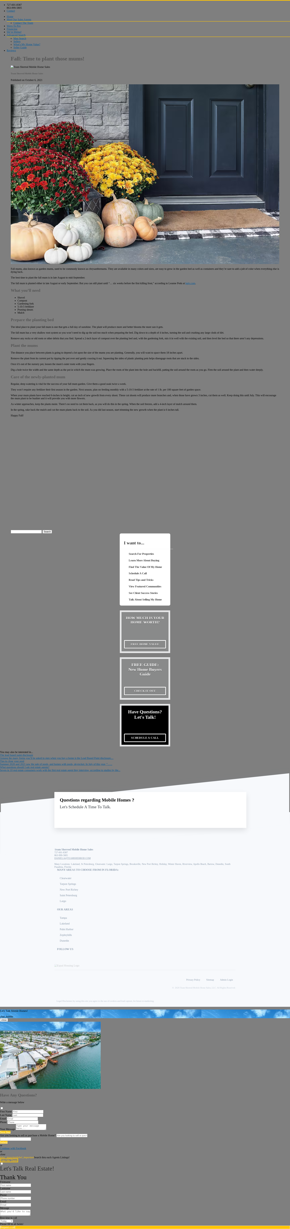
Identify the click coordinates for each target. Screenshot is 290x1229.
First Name (6, 1111)
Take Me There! (9, 1160)
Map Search (19, 38)
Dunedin (64, 940)
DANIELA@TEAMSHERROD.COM (72, 858)
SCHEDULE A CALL (145, 737)
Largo (63, 901)
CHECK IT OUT (145, 690)
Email (3, 1118)
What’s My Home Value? (26, 44)
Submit (4, 1142)
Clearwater (65, 878)
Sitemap (210, 979)
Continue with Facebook (13, 1148)
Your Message (7, 1129)
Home (10, 16)
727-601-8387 (14, 4)
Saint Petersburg (68, 895)
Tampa (63, 917)
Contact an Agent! (217, 814)
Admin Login (226, 979)
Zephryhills (66, 935)
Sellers (16, 41)
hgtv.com (190, 283)
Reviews (11, 50)
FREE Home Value (145, 644)
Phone (3, 1122)
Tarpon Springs (68, 883)
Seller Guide (20, 47)
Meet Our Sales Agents (19, 19)
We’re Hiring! (14, 32)
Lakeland (65, 923)
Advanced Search (16, 35)
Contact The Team (23, 22)
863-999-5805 (14, 7)
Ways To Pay (14, 26)
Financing (12, 29)
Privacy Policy (193, 979)
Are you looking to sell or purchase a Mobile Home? (28, 1135)
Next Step (5, 1132)
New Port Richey (69, 889)
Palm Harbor (66, 929)
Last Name (6, 1115)
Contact (11, 10)
